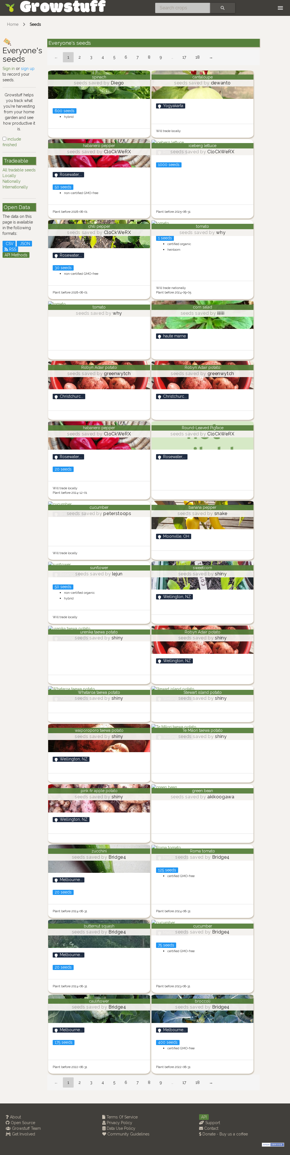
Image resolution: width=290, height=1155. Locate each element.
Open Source (22, 1122)
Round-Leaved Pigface (202, 428)
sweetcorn (202, 567)
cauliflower (99, 1001)
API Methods (16, 255)
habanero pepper (99, 145)
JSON (24, 243)
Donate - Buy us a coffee (224, 1134)
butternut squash (99, 926)
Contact (210, 1128)
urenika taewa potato (99, 632)
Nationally (12, 181)
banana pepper (202, 507)
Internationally (15, 187)
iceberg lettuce (202, 145)
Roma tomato (202, 851)
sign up (28, 68)
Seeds (35, 24)
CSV (9, 243)
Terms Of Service (121, 1117)
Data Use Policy (120, 1128)
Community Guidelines (128, 1134)
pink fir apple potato (99, 790)
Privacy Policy (119, 1122)
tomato (202, 226)
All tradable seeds (19, 170)
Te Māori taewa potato (202, 730)
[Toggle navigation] (280, 8)
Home (12, 24)
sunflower (99, 567)
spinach (99, 77)
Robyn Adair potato (99, 367)
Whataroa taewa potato (99, 692)
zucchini (99, 851)
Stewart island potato (203, 692)
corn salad (202, 307)
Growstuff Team (26, 1128)
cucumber (98, 507)
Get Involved (23, 1134)
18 (197, 57)
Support (212, 1122)
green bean (202, 790)
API (204, 1117)
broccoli (202, 1001)
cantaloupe (202, 77)
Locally (9, 175)
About (15, 1117)
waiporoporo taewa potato (99, 730)
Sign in (9, 68)
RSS (12, 249)
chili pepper (99, 226)
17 (184, 57)
